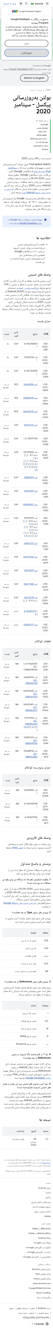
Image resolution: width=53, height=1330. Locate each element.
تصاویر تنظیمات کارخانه (42, 1206)
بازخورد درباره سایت (26, 1313)
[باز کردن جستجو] (26, 3)
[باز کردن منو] (47, 3)
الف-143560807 (30, 504)
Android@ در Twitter (41, 1228)
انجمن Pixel (17, 847)
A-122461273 (30, 611)
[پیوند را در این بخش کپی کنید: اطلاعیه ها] (33, 238)
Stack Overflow (43, 1292)
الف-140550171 (30, 624)
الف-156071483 (30, 584)
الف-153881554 (30, 477)
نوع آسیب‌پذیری (32, 287)
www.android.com (42, 1283)
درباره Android (44, 1308)
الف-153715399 (30, 570)
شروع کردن (26, 52)
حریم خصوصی (43, 1313)
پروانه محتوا (46, 1162)
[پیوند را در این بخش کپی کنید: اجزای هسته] (34, 321)
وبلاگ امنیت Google (42, 1242)
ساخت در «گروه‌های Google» (39, 1252)
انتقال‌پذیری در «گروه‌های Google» (37, 1257)
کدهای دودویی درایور (42, 1211)
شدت (20, 287)
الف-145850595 (30, 398)
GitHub (47, 1216)
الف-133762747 (30, 425)
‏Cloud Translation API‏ (21, 69)
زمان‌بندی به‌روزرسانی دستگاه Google (20, 903)
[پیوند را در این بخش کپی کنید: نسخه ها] (36, 1120)
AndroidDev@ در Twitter (39, 1233)
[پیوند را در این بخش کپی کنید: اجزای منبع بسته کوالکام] (21, 768)
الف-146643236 (30, 384)
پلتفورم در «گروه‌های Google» (38, 1247)
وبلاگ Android (44, 1238)
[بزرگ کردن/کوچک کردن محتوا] (37, 120)
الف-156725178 (30, 597)
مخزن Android (44, 1188)
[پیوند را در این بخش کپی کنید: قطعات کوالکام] (31, 641)
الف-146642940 (30, 411)
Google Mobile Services (40, 1288)
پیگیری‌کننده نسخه (44, 1297)
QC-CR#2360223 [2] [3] (30, 724)
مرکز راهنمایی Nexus (42, 1278)
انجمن (32, 1308)
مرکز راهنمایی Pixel (43, 1274)
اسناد (40, 90)
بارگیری (48, 1197)
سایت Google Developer (30, 223)
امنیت (32, 90)
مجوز (11, 1308)
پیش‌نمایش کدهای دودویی (41, 1202)
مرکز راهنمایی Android (41, 1269)
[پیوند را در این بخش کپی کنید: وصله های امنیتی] (25, 274)
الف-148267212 (30, 543)
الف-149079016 (30, 557)
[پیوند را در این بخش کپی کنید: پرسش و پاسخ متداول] (17, 864)
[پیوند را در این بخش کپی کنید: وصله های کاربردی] (24, 838)
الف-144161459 (30, 491)
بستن (26, 43)
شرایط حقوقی (21, 1308)
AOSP (48, 90)
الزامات (48, 1192)
